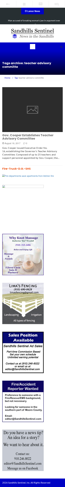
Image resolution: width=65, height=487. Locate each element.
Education (12, 130)
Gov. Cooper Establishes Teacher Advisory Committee (28, 137)
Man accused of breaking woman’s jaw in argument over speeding (34, 22)
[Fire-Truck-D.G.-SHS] (28, 175)
